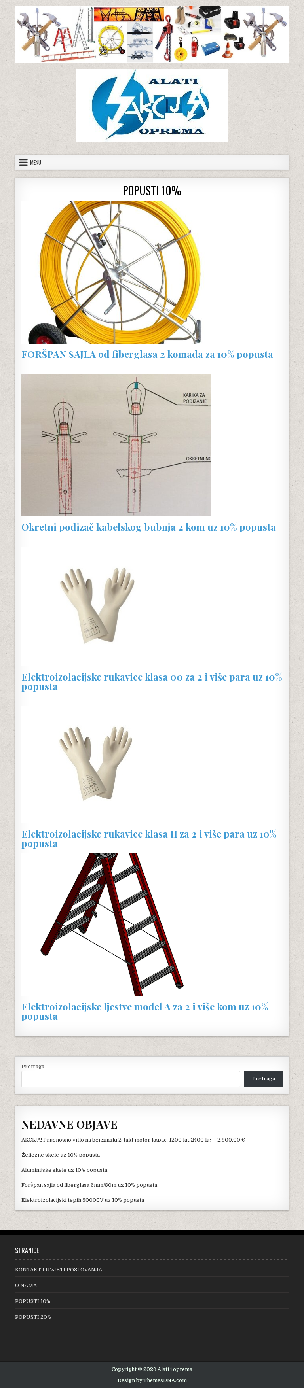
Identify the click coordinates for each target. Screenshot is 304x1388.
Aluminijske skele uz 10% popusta (64, 1170)
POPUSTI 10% (152, 190)
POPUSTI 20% (33, 1317)
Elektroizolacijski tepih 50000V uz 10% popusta (82, 1200)
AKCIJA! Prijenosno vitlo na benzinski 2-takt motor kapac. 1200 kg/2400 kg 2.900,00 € (133, 1140)
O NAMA (26, 1285)
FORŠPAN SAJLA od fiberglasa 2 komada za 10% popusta (147, 354)
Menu (35, 162)
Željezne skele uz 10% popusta (60, 1155)
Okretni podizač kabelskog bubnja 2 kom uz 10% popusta (148, 526)
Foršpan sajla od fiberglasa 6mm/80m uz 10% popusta (89, 1185)
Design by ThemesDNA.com (152, 1380)
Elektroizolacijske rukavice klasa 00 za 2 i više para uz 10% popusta (151, 681)
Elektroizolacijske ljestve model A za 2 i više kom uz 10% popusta (144, 1011)
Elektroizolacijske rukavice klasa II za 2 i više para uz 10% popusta (149, 838)
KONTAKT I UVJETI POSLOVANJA (58, 1270)
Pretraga (32, 1066)
